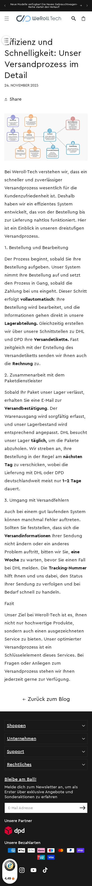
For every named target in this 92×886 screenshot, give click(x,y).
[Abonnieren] (82, 808)
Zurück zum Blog (49, 699)
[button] (7, 18)
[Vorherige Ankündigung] (5, 6)
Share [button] (16, 99)
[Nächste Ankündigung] (87, 6)
